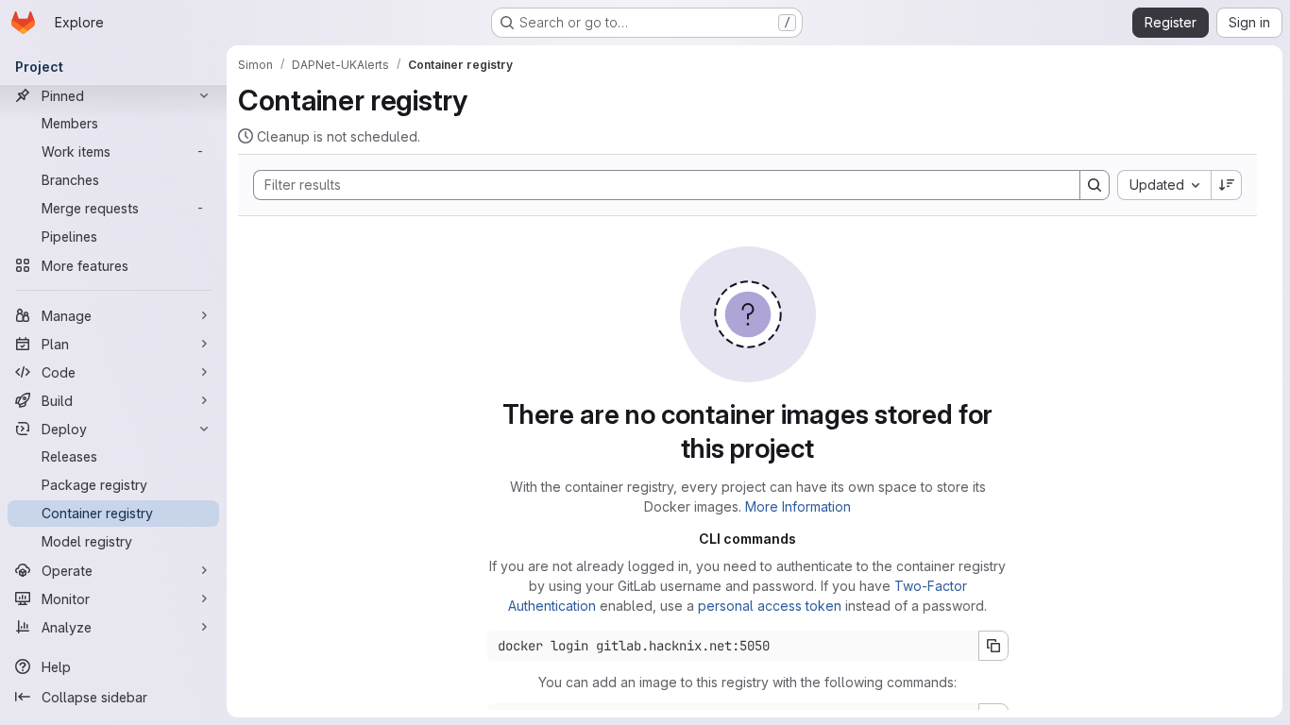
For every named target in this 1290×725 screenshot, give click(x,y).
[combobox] (1164, 185)
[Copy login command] (993, 646)
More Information (798, 506)
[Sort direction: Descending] (1227, 185)
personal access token (769, 606)
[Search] (1094, 185)
